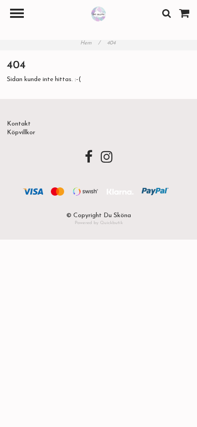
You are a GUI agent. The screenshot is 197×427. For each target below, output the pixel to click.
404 (112, 43)
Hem (90, 43)
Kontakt (19, 123)
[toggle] (21, 14)
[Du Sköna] (98, 13)
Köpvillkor (21, 132)
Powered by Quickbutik (99, 222)
